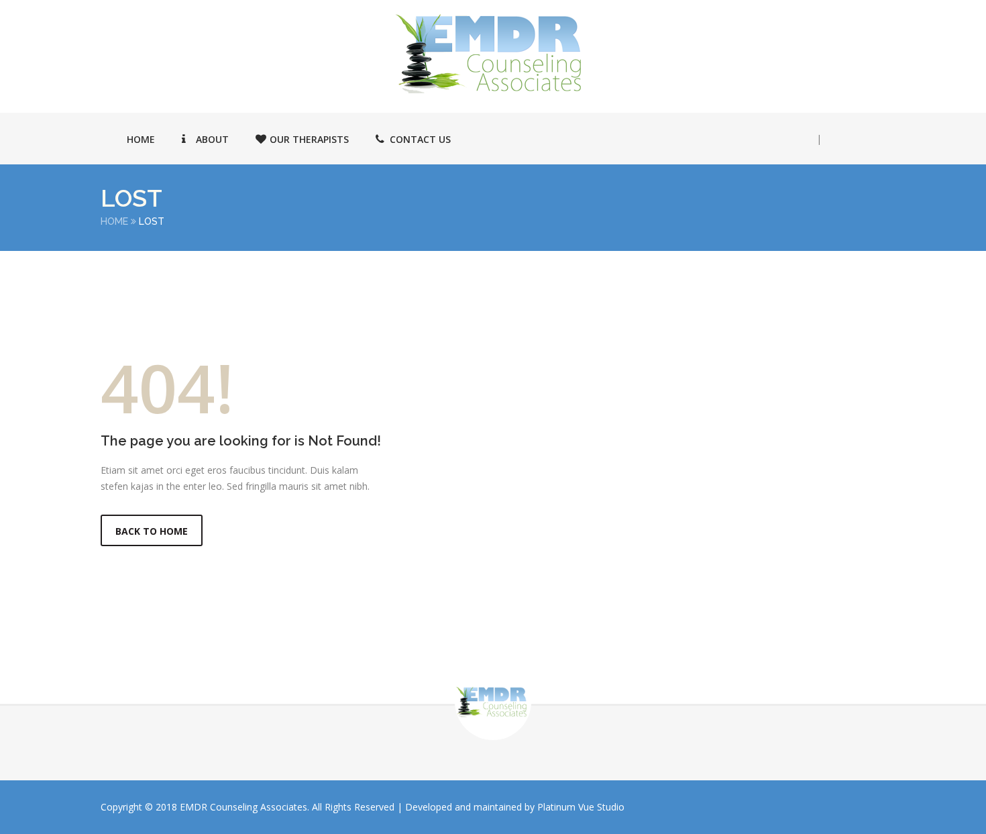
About (212, 139)
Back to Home (151, 531)
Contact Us (420, 139)
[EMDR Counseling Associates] (493, 53)
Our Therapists (309, 139)
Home (141, 139)
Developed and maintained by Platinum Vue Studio (514, 806)
